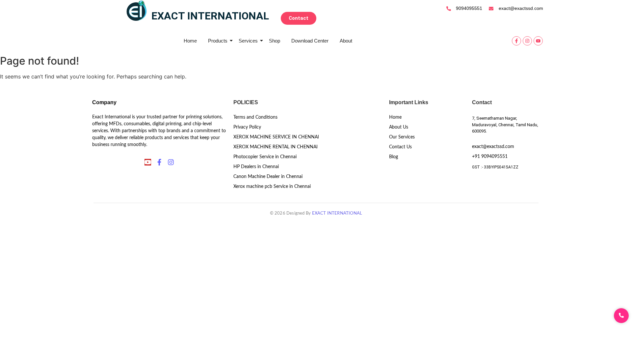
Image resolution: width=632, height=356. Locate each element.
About (346, 41)
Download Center (310, 41)
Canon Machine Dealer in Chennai (268, 176)
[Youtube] (538, 40)
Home (190, 41)
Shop (274, 41)
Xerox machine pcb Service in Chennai (272, 186)
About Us (398, 127)
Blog (393, 157)
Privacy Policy (247, 127)
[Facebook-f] (516, 40)
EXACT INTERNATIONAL (337, 213)
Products (217, 41)
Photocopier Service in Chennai (265, 157)
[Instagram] (527, 40)
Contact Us (400, 147)
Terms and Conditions (255, 117)
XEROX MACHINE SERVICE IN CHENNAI (276, 137)
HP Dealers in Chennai (256, 166)
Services (248, 41)
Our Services (402, 137)
